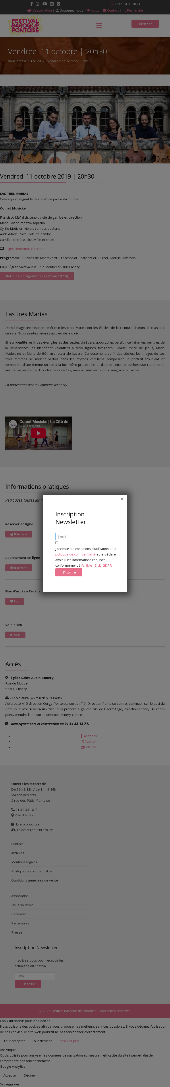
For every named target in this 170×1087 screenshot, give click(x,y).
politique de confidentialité (75, 554)
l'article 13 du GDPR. (96, 565)
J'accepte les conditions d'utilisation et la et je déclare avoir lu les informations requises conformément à (85, 557)
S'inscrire (69, 572)
